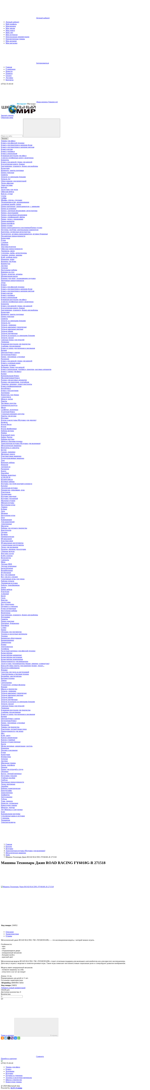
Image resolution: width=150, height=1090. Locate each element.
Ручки (3, 240)
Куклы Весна (6, 424)
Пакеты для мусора (8, 416)
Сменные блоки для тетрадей (12, 340)
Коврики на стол (7, 272)
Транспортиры (7, 793)
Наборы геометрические (11, 788)
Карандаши (5, 238)
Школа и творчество (9, 689)
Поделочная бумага (8, 355)
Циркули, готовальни (9, 803)
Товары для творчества (10, 727)
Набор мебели (6, 589)
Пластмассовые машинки (11, 456)
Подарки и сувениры (9, 606)
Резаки (3, 644)
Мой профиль (11, 24)
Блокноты (5, 160)
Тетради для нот (7, 338)
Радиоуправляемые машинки (12, 458)
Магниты (4, 526)
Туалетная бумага (8, 412)
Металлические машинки (11, 446)
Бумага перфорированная (11, 386)
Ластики (4, 266)
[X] (9, 1038)
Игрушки (4, 418)
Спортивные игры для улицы (12, 579)
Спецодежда (6, 397)
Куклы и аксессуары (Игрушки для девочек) (18, 420)
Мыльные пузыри (8, 501)
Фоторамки (5, 617)
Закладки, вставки (8, 365)
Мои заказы (10, 28)
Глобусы (4, 780)
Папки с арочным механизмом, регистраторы (19, 211)
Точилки (4, 268)
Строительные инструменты (12, 545)
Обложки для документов (11, 632)
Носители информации (10, 668)
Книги (3, 471)
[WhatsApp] (18, 1038)
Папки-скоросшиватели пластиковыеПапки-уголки (21, 228)
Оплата (8, 76)
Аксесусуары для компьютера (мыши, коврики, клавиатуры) (25, 664)
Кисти (3, 744)
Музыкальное (6, 539)
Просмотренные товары (15, 39)
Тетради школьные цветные (12, 329)
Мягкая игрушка (7, 503)
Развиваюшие (6, 520)
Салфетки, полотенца (9, 410)
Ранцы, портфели (8, 765)
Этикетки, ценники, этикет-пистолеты (16, 384)
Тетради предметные (9, 333)
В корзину (53, 1035)
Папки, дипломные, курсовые (13, 357)
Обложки (4, 771)
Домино (4, 507)
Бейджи (4, 187)
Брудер (3, 450)
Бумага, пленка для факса (11, 371)
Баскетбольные (7, 568)
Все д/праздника (7, 604)
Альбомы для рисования (11, 346)
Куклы (3, 426)
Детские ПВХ (6, 564)
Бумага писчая (7, 149)
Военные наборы (8, 462)
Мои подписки (12, 35)
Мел (2, 733)
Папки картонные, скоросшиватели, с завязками (20, 206)
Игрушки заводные (8, 496)
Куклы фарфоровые (9, 429)
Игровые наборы (8, 482)
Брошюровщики (7, 640)
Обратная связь (7, 118)
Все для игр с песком (9, 577)
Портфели (5, 625)
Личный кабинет (12, 22)
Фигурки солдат (7, 553)
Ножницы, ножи (7, 259)
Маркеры (4, 244)
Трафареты (5, 795)
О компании (10, 69)
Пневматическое (7, 537)
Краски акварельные (9, 738)
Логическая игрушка (9, 488)
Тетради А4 (5, 179)
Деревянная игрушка (9, 583)
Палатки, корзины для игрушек (13, 549)
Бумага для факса (8, 151)
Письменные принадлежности (13, 236)
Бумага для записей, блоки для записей (16, 162)
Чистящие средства (8, 403)
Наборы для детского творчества (14, 528)
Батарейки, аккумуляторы (11, 676)
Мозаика (4, 513)
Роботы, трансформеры (10, 585)
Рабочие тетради (7, 581)
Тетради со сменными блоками (13, 177)
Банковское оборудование (11, 638)
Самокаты (5, 560)
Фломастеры (6, 757)
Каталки (4, 486)
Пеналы (4, 767)
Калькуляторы (6, 653)
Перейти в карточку (9, 1059)
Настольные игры (8, 505)
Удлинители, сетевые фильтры (13, 685)
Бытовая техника (8, 678)
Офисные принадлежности (12, 249)
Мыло (3, 407)
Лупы (3, 283)
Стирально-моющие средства (12, 414)
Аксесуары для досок (9, 189)
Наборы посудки (7, 439)
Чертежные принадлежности (12, 280)
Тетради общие (7, 331)
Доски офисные (7, 183)
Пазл (3, 517)
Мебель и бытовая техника (11, 441)
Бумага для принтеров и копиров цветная (17, 147)
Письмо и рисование (9, 750)
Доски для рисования (9, 547)
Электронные (6, 524)
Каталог (5, 138)
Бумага (4, 285)
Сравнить (40, 1056)
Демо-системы (7, 185)
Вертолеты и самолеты (10, 448)
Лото (3, 511)
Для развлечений (8, 522)
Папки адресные (7, 173)
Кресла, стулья (7, 194)
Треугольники (6, 797)
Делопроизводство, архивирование (15, 202)
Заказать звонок (7, 115)
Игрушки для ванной (9, 498)
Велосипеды (6, 558)
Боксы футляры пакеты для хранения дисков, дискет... (22, 666)
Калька (4, 374)
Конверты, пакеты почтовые (12, 170)
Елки (3, 812)
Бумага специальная (9, 153)
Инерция (4, 465)
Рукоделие (5, 592)
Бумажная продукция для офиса (13, 156)
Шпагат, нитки (7, 399)
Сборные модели (8, 551)
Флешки (4, 670)
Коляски (4, 422)
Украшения (5, 820)
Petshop (4, 433)
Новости (9, 71)
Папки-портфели (8, 223)
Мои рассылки (11, 43)
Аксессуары (6, 602)
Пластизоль (5, 492)
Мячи (3, 562)
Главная (9, 67)
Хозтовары (5, 393)
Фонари (4, 687)
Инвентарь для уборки (10, 395)
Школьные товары (8, 763)
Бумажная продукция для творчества (15, 344)
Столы (3, 196)
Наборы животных (8, 475)
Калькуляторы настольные (11, 657)
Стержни (4, 242)
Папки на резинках (8, 209)
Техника (4, 636)
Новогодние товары (9, 805)
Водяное (4, 534)
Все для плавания (8, 575)
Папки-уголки (6, 225)
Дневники (5, 342)
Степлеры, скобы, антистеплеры (14, 253)
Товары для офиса (8, 141)
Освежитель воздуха (9, 405)
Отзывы (9, 936)
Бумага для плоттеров (9, 391)
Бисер (3, 596)
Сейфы (4, 198)
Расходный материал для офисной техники (18, 651)
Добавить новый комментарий (13, 988)
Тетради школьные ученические (14, 327)
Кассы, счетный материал (11, 774)
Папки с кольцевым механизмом (14, 215)
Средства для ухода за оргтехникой (15, 672)
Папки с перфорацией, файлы (13, 217)
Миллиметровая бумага (10, 378)
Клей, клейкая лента (9, 257)
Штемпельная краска (9, 276)
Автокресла (5, 467)
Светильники (6, 683)
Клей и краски (7, 556)
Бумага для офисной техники (12, 143)
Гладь (3, 598)
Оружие (4, 532)
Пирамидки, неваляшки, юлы (13, 490)
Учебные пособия (8, 778)
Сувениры (5, 818)
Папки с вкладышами (9, 213)
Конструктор (6, 530)
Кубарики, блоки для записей (12, 367)
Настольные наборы (9, 270)
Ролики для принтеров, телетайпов (15, 382)
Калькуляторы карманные (11, 655)
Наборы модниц (7, 431)
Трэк (3, 460)
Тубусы (4, 799)
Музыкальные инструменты (12, 543)
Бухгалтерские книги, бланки (13, 164)
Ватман (4, 350)
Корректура (5, 264)
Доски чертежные (8, 784)
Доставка (9, 78)
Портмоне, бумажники (10, 623)
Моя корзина (11, 26)
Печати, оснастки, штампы (11, 274)
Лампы (4, 680)
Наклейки (5, 473)
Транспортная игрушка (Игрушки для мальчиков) (21, 443)
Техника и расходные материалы (14, 634)
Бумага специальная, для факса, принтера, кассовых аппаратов (26, 369)
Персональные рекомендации (17, 37)
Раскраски (5, 359)
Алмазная (5, 594)
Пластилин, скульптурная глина (14, 729)
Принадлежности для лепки (12, 731)
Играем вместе (7, 479)
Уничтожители (7, 647)
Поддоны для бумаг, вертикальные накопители (19, 230)
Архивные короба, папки (11, 204)
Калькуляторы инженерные (12, 659)
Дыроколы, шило (8, 251)
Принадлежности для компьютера (14, 661)
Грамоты (4, 175)
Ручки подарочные (8, 608)
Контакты (9, 80)
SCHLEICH (5, 477)
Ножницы (5, 748)
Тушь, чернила (7, 801)
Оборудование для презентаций (13, 181)
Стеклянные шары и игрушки (13, 816)
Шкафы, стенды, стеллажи (11, 200)
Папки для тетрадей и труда (12, 769)
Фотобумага (6, 388)
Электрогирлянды (8, 822)
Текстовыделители (8, 247)
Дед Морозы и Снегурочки (12, 810)
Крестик (4, 600)
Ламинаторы (6, 642)
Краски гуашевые (8, 740)
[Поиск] (41, 128)
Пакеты (4, 401)
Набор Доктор (6, 437)
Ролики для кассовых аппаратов (14, 380)
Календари (5, 168)
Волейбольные (7, 570)
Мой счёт (9, 33)
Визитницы (5, 613)
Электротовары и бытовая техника (15, 674)
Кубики (4, 509)
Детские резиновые (9, 566)
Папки (3, 630)
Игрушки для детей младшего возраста (16, 484)
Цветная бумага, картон (10, 352)
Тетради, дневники (8, 325)
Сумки (3, 628)
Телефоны (5, 649)
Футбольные (6, 573)
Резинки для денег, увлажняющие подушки (18, 278)
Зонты (3, 587)
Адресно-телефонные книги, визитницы (17, 158)
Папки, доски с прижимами (12, 219)
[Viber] (12, 1038)
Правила (9, 73)
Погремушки (6, 494)
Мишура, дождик (8, 807)
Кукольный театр (8, 435)
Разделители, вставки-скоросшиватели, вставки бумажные (24, 234)
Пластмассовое (7, 541)
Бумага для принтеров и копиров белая (16, 145)
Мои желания (11, 41)
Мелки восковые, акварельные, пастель (16, 746)
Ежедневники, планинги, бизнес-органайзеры (19, 166)
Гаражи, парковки (8, 452)
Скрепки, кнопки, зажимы (11, 255)
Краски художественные (11, 742)
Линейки (4, 786)
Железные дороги (8, 454)
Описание (10, 932)
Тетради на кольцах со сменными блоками (18, 335)
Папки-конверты (7, 221)
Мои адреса (10, 30)
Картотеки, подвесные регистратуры (15, 232)
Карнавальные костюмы (10, 814)
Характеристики (12, 934)
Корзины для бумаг (8, 261)
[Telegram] (5, 1038)
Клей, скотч (5, 735)
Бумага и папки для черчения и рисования (18, 348)
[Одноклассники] (2, 1038)
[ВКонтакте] (15, 1038)
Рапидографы (6, 790)
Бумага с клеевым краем (10, 363)
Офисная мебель (7, 192)
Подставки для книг (9, 776)
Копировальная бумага (10, 376)
